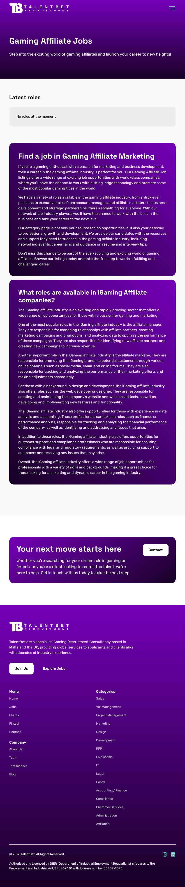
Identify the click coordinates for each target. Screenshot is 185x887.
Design (101, 732)
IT (97, 765)
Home (13, 698)
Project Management (111, 715)
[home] (39, 8)
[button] (171, 8)
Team (13, 758)
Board (100, 782)
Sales (100, 698)
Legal (100, 774)
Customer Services (109, 807)
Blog (12, 774)
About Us (15, 749)
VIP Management (108, 707)
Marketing (103, 724)
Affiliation (102, 824)
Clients (14, 715)
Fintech (14, 724)
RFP (99, 749)
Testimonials (18, 766)
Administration (106, 815)
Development (106, 740)
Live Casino (104, 757)
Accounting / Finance (111, 790)
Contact (15, 732)
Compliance (104, 799)
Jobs (12, 707)
